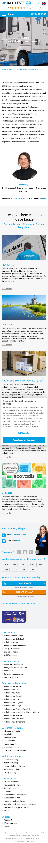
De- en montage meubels (13, 674)
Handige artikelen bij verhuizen (15, 668)
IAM (24, 569)
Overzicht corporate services (15, 750)
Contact (6, 816)
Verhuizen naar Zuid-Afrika (14, 719)
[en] (43, 3)
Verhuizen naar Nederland (14, 639)
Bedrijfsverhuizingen (12, 756)
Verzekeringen (35, 838)
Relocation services (11, 747)
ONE (32, 569)
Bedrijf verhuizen (10, 655)
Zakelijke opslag (10, 773)
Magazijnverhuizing (11, 769)
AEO (14, 565)
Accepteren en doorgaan (24, 440)
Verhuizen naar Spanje (12, 706)
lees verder (7, 289)
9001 (23, 565)
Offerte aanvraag (10, 823)
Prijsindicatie (24, 583)
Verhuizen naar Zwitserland (14, 722)
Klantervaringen (10, 788)
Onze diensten (9, 632)
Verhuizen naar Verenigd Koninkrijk (17, 709)
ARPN (6, 569)
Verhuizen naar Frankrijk (13, 696)
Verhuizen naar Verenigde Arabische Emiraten (21, 712)
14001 (32, 565)
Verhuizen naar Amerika (13, 715)
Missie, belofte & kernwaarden (15, 795)
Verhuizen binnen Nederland (15, 645)
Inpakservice (8, 671)
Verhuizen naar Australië (13, 686)
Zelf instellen (24, 433)
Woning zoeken (10, 738)
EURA (15, 569)
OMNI (41, 565)
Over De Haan (9, 778)
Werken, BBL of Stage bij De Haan (16, 808)
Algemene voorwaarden (32, 833)
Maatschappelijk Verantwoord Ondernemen (20, 804)
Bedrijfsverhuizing (11, 763)
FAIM (6, 565)
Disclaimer (8, 833)
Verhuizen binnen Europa (13, 636)
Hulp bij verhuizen (10, 661)
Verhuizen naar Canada (12, 690)
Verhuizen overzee (11, 642)
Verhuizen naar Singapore (13, 703)
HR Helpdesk (8, 734)
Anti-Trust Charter (24, 838)
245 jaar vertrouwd (11, 782)
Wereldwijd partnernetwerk (14, 801)
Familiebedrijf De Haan (12, 785)
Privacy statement (18, 833)
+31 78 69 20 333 (18, 198)
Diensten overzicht (11, 677)
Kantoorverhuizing (11, 760)
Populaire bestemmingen (14, 683)
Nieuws (6, 811)
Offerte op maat (24, 592)
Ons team (7, 791)
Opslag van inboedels (12, 649)
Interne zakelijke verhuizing (14, 766)
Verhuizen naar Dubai (12, 693)
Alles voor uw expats (12, 731)
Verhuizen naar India (11, 699)
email (43, 198)
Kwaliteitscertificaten (12, 798)
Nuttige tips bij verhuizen (13, 664)
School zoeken (9, 741)
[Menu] (4, 14)
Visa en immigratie (10, 744)
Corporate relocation (12, 652)
